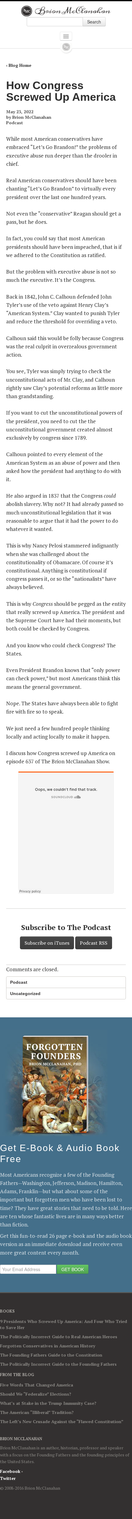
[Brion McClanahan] (66, 10)
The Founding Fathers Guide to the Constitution (51, 1355)
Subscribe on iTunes (47, 942)
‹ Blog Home (18, 65)
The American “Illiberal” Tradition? (37, 1412)
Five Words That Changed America (36, 1385)
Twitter (8, 1478)
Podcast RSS (93, 942)
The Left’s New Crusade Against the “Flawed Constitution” (61, 1421)
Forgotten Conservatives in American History (47, 1346)
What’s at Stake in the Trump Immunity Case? (48, 1403)
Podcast (14, 122)
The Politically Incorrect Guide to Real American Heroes (58, 1336)
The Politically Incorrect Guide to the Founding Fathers (58, 1364)
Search (94, 22)
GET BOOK (72, 1269)
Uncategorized (25, 993)
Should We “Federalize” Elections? (35, 1394)
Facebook (10, 1471)
